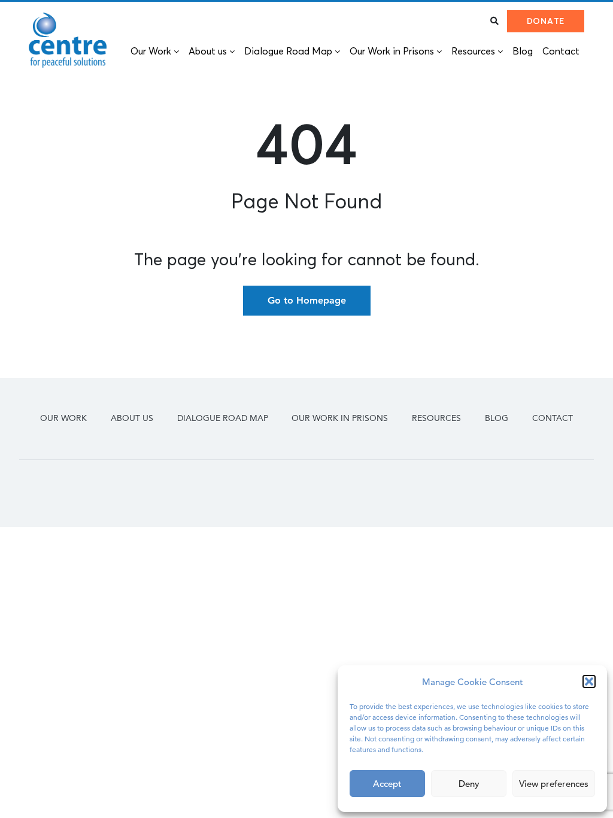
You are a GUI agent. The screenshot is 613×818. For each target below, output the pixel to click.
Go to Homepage (307, 300)
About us (132, 418)
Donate (546, 21)
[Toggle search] (494, 21)
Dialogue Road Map (222, 418)
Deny (469, 783)
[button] (589, 681)
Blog (496, 418)
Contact (552, 418)
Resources (436, 418)
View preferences (553, 783)
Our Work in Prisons (340, 418)
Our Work (63, 418)
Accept (387, 783)
